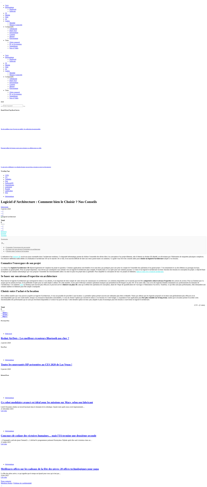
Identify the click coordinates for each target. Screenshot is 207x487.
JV (6, 13)
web (21, 285)
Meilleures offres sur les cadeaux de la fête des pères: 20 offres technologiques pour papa (50, 469)
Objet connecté (14, 42)
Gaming (12, 34)
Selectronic (4, 207)
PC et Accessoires (15, 44)
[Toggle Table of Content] (2, 244)
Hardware (12, 9)
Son (6, 181)
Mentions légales (6, 483)
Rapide (7, 189)
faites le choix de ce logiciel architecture (149, 272)
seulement (8, 187)
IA (6, 19)
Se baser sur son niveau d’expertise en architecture (23, 249)
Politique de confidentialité (22, 483)
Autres (7, 21)
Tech (7, 5)
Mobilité (12, 23)
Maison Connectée (15, 25)
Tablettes (8, 179)
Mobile (7, 15)
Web (6, 17)
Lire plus (4, 411)
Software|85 (9, 183)
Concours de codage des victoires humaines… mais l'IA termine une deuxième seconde (48, 435)
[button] (2, 102)
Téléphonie (13, 29)
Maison (12, 36)
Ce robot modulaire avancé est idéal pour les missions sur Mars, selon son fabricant (47, 402)
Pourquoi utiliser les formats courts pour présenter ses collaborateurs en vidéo (21, 148)
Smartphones (9, 185)
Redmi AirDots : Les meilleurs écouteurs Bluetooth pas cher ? (35, 338)
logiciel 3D (16, 257)
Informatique (9, 7)
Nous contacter (6, 481)
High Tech (13, 31)
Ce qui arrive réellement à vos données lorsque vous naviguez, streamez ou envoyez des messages (26, 167)
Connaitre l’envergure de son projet (18, 247)
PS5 (6, 193)
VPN (7, 175)
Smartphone (13, 46)
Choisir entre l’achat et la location (17, 251)
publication (9, 191)
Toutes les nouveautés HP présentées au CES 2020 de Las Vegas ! (36, 364)
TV (6, 177)
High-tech (8, 334)
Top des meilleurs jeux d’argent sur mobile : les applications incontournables (20, 129)
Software (12, 11)
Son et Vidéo (13, 48)
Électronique (13, 38)
